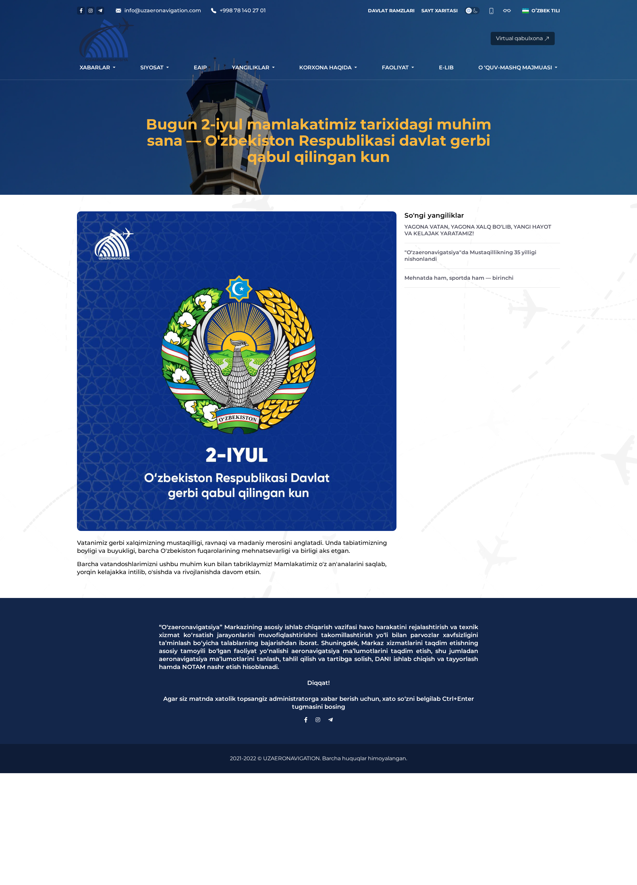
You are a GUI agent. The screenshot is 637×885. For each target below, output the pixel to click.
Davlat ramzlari (391, 11)
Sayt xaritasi (439, 11)
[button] (540, 11)
